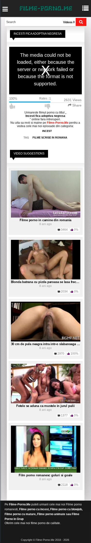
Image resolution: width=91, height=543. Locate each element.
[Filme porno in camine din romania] (45, 193)
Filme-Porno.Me (20, 504)
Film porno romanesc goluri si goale (45, 475)
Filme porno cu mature (20, 514)
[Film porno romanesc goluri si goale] (45, 449)
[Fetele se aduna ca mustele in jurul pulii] (45, 383)
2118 (64, 484)
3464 (64, 229)
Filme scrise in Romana (50, 137)
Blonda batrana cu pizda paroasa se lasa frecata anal (49, 282)
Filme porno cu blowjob (66, 509)
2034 (64, 291)
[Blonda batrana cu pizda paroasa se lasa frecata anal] (45, 259)
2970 (61, 353)
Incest (47, 131)
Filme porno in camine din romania (45, 220)
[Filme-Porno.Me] (45, 7)
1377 (64, 415)
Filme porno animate (51, 514)
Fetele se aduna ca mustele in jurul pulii (45, 406)
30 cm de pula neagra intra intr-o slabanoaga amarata (50, 344)
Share (76, 105)
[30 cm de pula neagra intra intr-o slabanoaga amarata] (45, 321)
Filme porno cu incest (34, 509)
